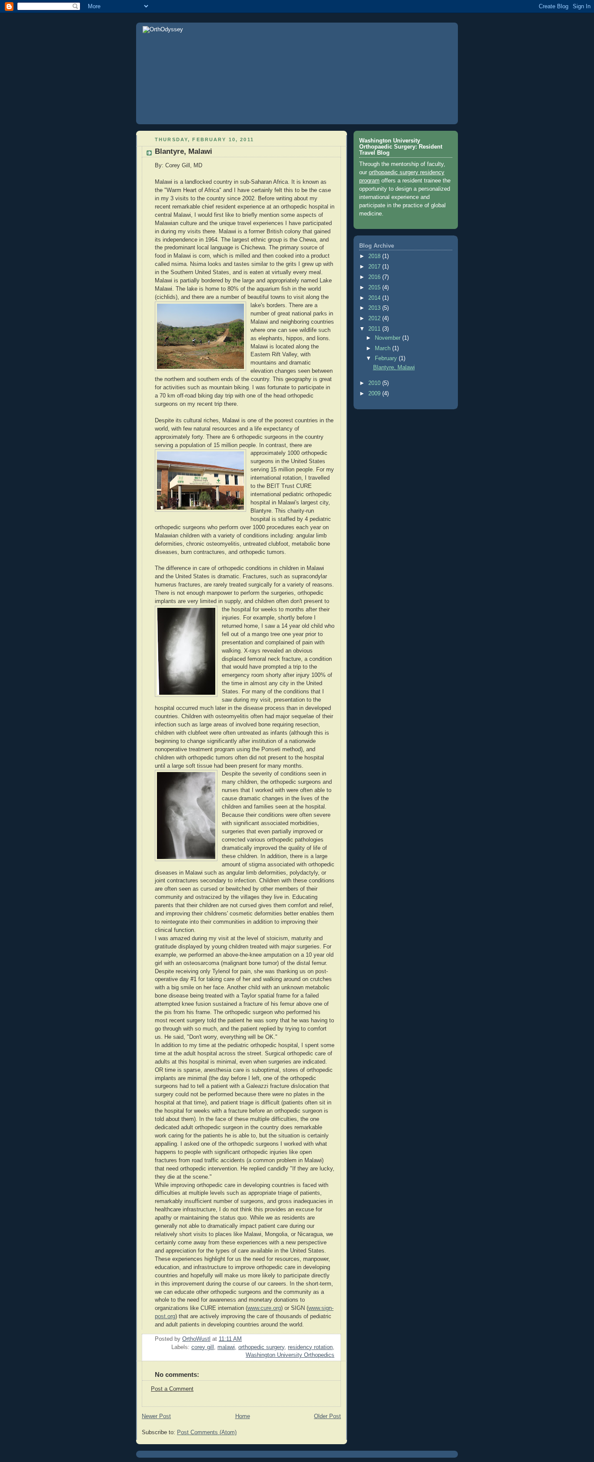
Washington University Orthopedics (290, 1355)
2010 (375, 383)
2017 (375, 267)
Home (242, 1416)
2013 (375, 308)
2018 (375, 256)
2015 (375, 288)
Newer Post (156, 1416)
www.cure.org (264, 1308)
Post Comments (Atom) (207, 1432)
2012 (375, 318)
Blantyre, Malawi (394, 368)
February (387, 358)
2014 (375, 298)
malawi (226, 1347)
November (388, 338)
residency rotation (310, 1347)
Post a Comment (172, 1389)
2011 (375, 329)
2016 (375, 277)
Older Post (327, 1416)
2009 (375, 394)
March (383, 348)
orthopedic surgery (261, 1347)
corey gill (202, 1347)
